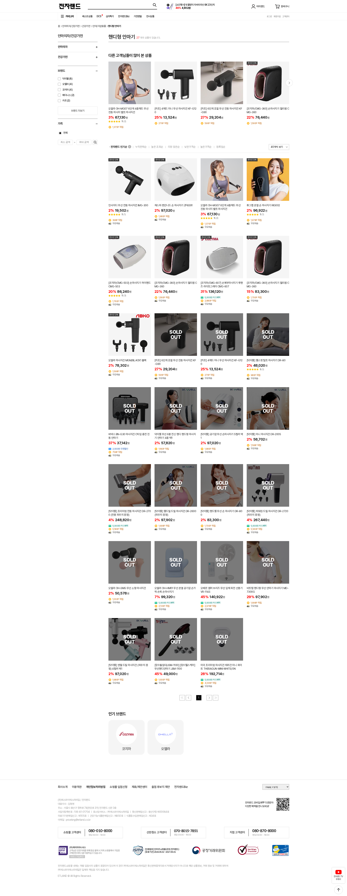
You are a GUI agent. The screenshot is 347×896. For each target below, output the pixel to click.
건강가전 (86, 26)
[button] (289, 82)
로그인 (269, 16)
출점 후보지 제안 (161, 787)
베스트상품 (87, 16)
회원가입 (277, 16)
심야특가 (110, 16)
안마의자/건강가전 (71, 26)
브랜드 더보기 (77, 110)
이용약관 (77, 787)
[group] (129, 95)
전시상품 (150, 16)
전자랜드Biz (123, 16)
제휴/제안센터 (139, 787)
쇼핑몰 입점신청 (118, 787)
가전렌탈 (138, 16)
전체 (65, 132)
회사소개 (63, 787)
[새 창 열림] (156, 851)
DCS (99, 16)
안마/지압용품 (99, 26)
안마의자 (63, 47)
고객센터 (285, 16)
